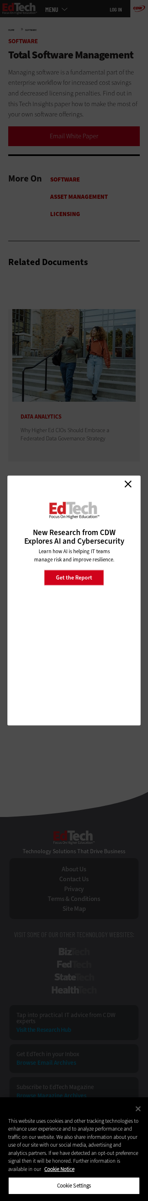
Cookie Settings (74, 1185)
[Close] (138, 1109)
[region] (74, 1149)
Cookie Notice (59, 1169)
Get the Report (74, 577)
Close (128, 484)
